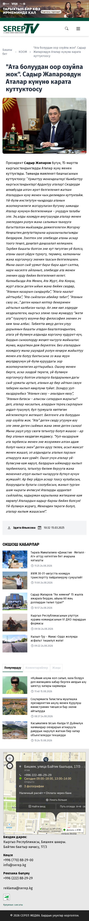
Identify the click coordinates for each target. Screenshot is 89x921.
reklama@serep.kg (18, 888)
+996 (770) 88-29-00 (18, 860)
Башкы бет (7, 52)
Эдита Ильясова (24, 527)
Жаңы (56, 668)
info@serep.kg (14, 865)
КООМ (23, 52)
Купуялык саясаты (13, 904)
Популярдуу (12, 668)
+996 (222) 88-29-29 (18, 878)
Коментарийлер (36, 668)
